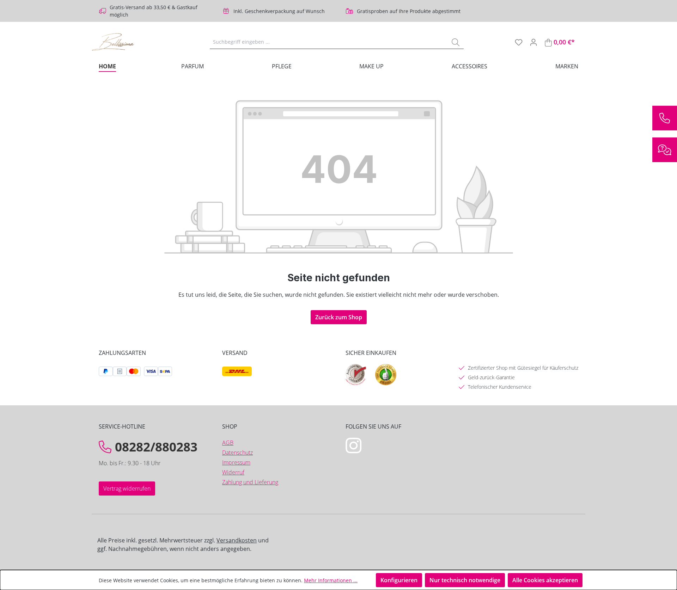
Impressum (236, 462)
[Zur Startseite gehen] (127, 42)
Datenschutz (237, 452)
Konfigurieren (398, 580)
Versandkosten (236, 540)
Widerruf (233, 472)
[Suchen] (455, 42)
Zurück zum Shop (338, 317)
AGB (227, 443)
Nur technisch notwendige (464, 580)
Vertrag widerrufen (127, 488)
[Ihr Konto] (533, 42)
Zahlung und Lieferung (250, 482)
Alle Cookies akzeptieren (545, 580)
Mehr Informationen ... (331, 580)
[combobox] (329, 42)
